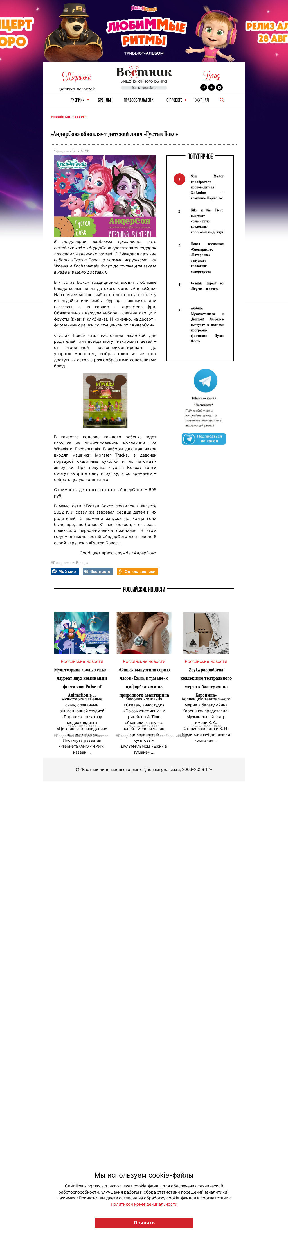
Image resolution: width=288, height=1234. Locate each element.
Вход (211, 75)
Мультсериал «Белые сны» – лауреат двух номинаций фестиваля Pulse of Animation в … (82, 682)
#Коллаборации (166, 735)
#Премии (100, 735)
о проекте (174, 100)
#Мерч (183, 735)
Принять (144, 1223)
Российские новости (68, 116)
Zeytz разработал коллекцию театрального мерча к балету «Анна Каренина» (206, 682)
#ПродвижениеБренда (69, 563)
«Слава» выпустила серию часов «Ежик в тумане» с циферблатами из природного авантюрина (144, 682)
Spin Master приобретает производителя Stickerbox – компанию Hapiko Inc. (207, 187)
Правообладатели (139, 100)
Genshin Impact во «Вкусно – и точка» (207, 286)
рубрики (77, 100)
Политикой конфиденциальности (144, 1204)
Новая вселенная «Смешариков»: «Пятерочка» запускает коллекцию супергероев (207, 257)
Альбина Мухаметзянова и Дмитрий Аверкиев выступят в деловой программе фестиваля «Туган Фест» (207, 324)
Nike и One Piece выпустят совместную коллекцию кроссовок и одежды (207, 221)
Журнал (202, 100)
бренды (104, 100)
